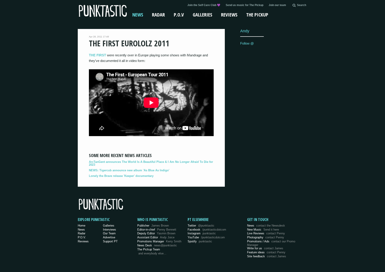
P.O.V (179, 14)
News (137, 14)
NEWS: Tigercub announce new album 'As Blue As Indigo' (129, 170)
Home (81, 225)
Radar (158, 14)
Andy (244, 31)
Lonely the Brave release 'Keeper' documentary (121, 176)
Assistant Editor (155, 237)
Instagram (202, 233)
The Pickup (257, 14)
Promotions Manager (159, 241)
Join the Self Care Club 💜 (203, 5)
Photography (265, 237)
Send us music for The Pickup (244, 5)
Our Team (109, 233)
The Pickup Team (148, 249)
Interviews (109, 229)
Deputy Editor (156, 233)
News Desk (157, 245)
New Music (263, 229)
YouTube (206, 237)
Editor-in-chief (156, 229)
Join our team (277, 5)
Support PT (110, 241)
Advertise (109, 237)
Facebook (207, 229)
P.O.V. (82, 237)
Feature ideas (266, 252)
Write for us (265, 248)
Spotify (200, 241)
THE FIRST (97, 55)
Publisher (153, 225)
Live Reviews (266, 233)
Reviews (229, 14)
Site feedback (266, 256)
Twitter (201, 225)
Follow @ (247, 43)
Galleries (202, 14)
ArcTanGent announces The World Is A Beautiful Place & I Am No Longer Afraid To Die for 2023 (151, 163)
